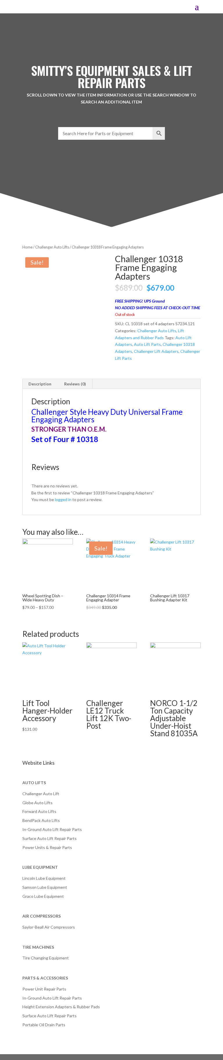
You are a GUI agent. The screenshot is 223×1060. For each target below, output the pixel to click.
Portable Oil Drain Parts (43, 1024)
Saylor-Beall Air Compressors (48, 927)
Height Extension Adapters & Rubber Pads (61, 1006)
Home (27, 247)
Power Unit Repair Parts (44, 988)
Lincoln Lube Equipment (44, 878)
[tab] (40, 384)
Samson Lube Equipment (44, 887)
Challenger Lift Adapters (156, 351)
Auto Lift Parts (147, 344)
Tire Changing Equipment (45, 957)
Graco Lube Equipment (43, 896)
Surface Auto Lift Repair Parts (49, 838)
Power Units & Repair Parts (47, 847)
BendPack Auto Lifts (41, 820)
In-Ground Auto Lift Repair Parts (52, 829)
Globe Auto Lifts (37, 802)
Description (39, 383)
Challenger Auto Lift (40, 793)
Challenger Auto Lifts (52, 247)
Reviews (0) (75, 383)
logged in (63, 499)
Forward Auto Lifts (39, 811)
